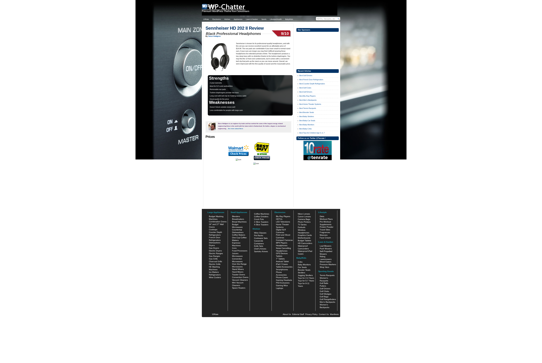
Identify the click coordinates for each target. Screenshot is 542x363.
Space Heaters (238, 288)
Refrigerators (215, 275)
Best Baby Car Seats (307, 121)
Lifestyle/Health (276, 19)
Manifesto (334, 314)
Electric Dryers (215, 251)
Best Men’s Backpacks (308, 100)
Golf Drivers (325, 288)
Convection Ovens (240, 277)
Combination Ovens (218, 221)
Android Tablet (282, 261)
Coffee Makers (238, 235)
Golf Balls (324, 283)
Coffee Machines (261, 214)
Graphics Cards (305, 235)
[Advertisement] (317, 50)
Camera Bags (304, 219)
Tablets (279, 256)
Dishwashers (214, 243)
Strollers (301, 272)
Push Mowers (326, 248)
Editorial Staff (298, 314)
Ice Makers (214, 272)
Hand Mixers (237, 272)
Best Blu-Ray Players (307, 96)
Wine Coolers (215, 277)
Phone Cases (282, 277)
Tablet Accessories (284, 267)
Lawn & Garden (252, 19)
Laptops (279, 288)
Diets (322, 216)
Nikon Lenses (304, 214)
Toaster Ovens (238, 274)
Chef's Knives (260, 249)
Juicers (235, 253)
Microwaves (237, 256)
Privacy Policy (311, 314)
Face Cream (325, 238)
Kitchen (227, 19)
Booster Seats (304, 270)
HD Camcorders (305, 243)
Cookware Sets (261, 238)
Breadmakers (238, 219)
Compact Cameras (284, 240)
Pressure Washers (328, 264)
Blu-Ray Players (283, 216)
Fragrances (325, 232)
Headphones (281, 245)
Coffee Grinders (261, 216)
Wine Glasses (260, 233)
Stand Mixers (238, 269)
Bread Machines (239, 222)
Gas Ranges (214, 256)
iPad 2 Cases (282, 264)
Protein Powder (326, 227)
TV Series (302, 224)
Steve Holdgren (214, 36)
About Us (287, 314)
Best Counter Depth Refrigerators (312, 84)
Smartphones (282, 269)
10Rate (206, 19)
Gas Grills (213, 259)
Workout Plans (326, 219)
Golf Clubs (324, 291)
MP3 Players (281, 243)
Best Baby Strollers (306, 117)
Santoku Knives (261, 251)
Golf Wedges (325, 294)
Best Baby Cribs (305, 129)
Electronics (216, 19)
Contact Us (324, 314)
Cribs (300, 262)
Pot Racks (258, 235)
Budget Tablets (304, 240)
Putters (323, 286)
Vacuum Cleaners (240, 280)
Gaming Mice (282, 285)
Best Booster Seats (306, 112)
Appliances (238, 19)
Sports (263, 19)
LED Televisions (283, 222)
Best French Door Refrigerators (311, 80)
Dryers (212, 245)
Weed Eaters (325, 262)
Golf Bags (324, 296)
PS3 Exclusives (282, 283)
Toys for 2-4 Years (306, 278)
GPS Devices (282, 253)
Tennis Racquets (327, 275)
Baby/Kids (289, 19)
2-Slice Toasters (261, 222)
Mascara (323, 235)
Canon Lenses (304, 216)
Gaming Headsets (284, 280)
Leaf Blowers (325, 246)
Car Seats (302, 267)
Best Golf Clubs (305, 88)
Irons (234, 248)
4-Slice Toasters (261, 224)
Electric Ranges (216, 253)
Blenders (236, 216)
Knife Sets (258, 246)
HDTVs (279, 219)
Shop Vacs (324, 267)
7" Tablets (280, 259)
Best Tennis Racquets (307, 108)
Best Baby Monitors (306, 125)
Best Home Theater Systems (310, 104)
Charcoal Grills (215, 261)
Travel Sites (325, 230)
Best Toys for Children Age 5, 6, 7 (312, 133)
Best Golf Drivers (305, 76)
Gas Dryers (214, 248)
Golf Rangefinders (328, 299)
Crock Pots (259, 219)
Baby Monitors (304, 264)
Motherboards (304, 238)
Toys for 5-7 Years (306, 281)
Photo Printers (304, 222)
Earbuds (301, 227)
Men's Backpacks (327, 302)
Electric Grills (214, 264)
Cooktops (213, 229)
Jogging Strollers (305, 275)
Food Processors (239, 251)
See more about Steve (235, 128)
